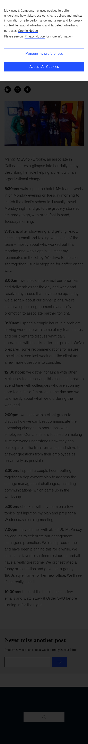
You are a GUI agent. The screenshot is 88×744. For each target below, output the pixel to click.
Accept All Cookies (44, 67)
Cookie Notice (28, 30)
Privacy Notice (35, 36)
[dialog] (44, 40)
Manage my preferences (44, 53)
